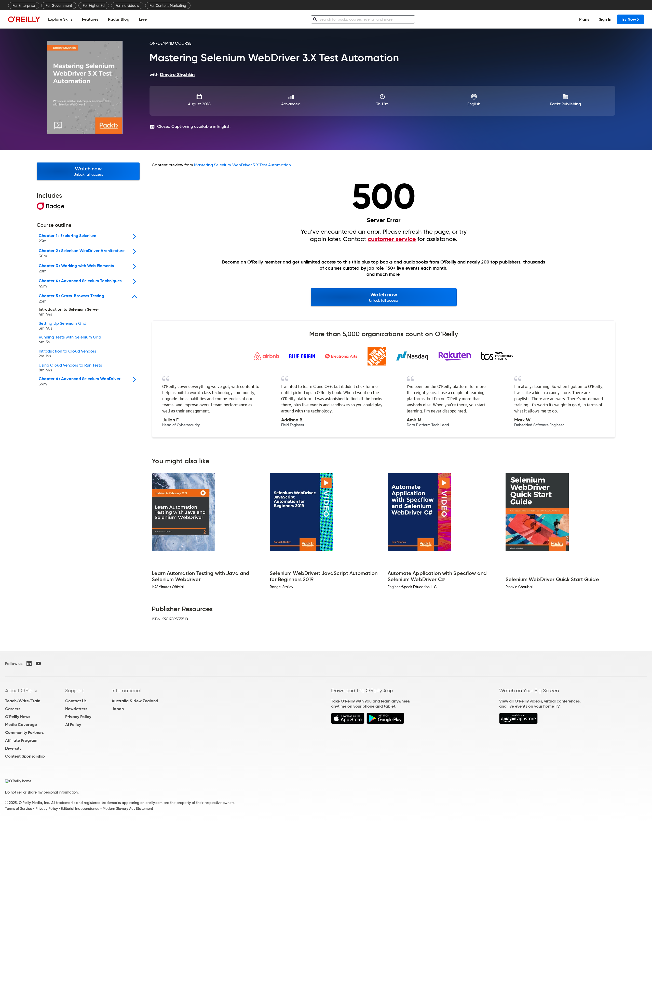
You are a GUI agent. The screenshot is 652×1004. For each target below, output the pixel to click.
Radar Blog (118, 19)
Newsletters (76, 708)
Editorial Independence (80, 808)
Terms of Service (18, 808)
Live (143, 19)
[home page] (24, 19)
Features (90, 19)
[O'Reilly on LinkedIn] (29, 663)
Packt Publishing (565, 104)
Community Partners (24, 732)
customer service (392, 239)
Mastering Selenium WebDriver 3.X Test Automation (242, 164)
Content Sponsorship (25, 756)
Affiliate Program (21, 740)
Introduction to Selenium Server (69, 312)
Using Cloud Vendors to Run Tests (70, 367)
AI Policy (73, 724)
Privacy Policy (78, 716)
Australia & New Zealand (135, 701)
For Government (59, 5)
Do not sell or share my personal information (41, 792)
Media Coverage (21, 724)
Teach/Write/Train (22, 701)
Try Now (628, 19)
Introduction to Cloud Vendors (67, 353)
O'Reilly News (17, 716)
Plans (584, 19)
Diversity (13, 748)
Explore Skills (60, 19)
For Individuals (127, 5)
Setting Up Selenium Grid (62, 326)
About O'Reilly (21, 690)
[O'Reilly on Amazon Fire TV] (518, 722)
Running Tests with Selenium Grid (70, 339)
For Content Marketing (168, 5)
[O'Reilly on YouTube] (38, 663)
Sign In (605, 19)
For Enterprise (23, 5)
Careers (12, 708)
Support (74, 690)
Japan (118, 708)
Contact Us (75, 701)
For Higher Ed (94, 5)
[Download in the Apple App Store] (347, 722)
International (126, 690)
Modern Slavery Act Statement (128, 808)
